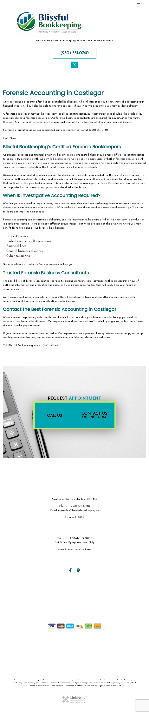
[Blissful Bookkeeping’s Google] (78, 571)
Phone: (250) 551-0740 (74, 506)
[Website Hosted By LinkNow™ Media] (74, 696)
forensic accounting (127, 159)
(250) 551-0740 (74, 53)
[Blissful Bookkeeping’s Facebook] (70, 571)
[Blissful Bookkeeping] (49, 23)
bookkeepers (62, 159)
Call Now (9, 138)
